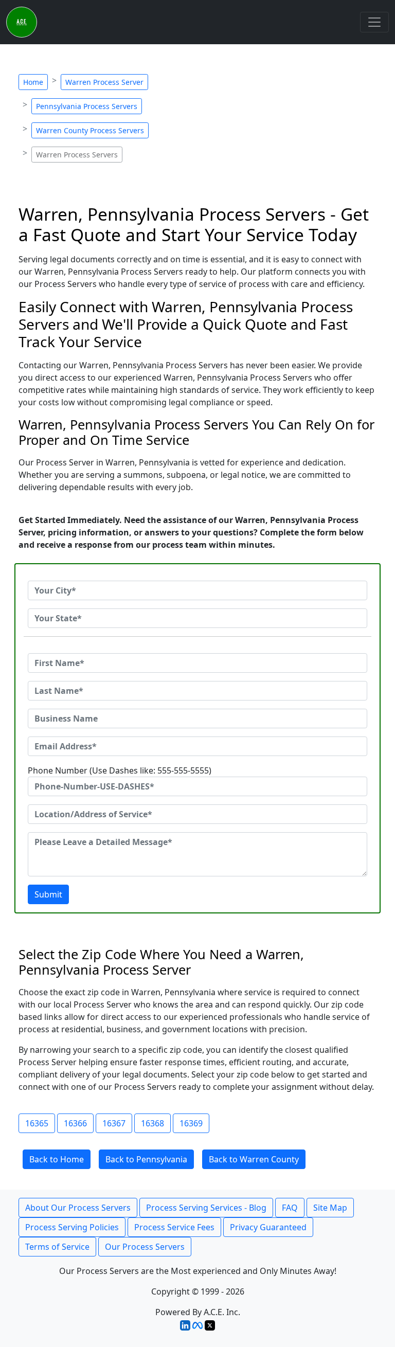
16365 (36, 1123)
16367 (113, 1123)
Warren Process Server (104, 82)
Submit (48, 894)
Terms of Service (57, 1246)
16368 (152, 1123)
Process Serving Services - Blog (206, 1207)
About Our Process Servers (78, 1207)
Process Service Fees (174, 1227)
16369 (191, 1123)
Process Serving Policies (72, 1227)
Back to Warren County (254, 1159)
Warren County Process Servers (90, 130)
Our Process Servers (145, 1246)
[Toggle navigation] (374, 22)
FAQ (290, 1207)
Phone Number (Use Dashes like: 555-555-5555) (119, 770)
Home (33, 82)
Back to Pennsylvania (146, 1159)
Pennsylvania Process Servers (86, 106)
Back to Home (56, 1159)
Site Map (330, 1207)
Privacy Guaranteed (268, 1227)
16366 (75, 1123)
